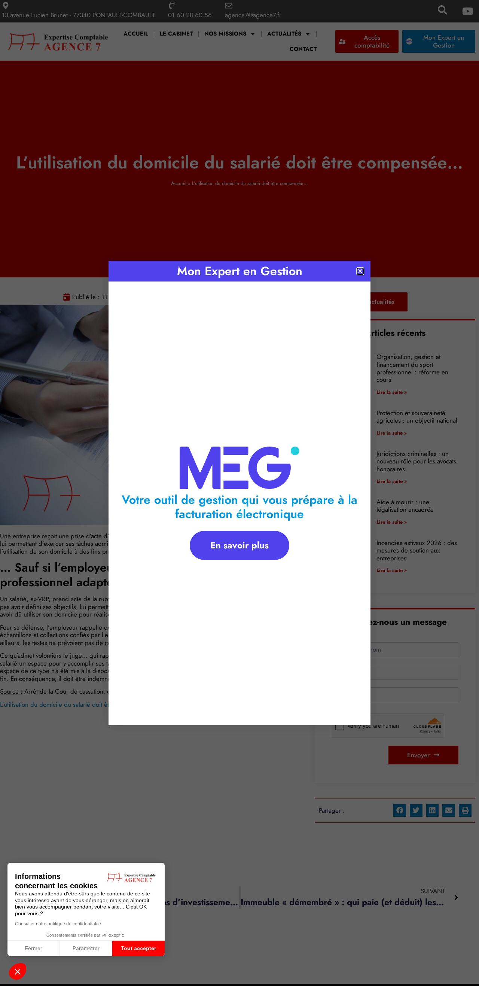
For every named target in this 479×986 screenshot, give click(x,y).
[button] (18, 971)
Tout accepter (138, 948)
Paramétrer (86, 948)
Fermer (33, 948)
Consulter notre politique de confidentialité (58, 923)
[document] (239, 493)
